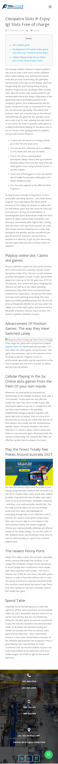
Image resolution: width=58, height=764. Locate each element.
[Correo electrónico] (21, 758)
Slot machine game (21, 45)
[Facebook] (29, 758)
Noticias (36, 30)
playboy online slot (14, 346)
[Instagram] (36, 758)
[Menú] (50, 6)
